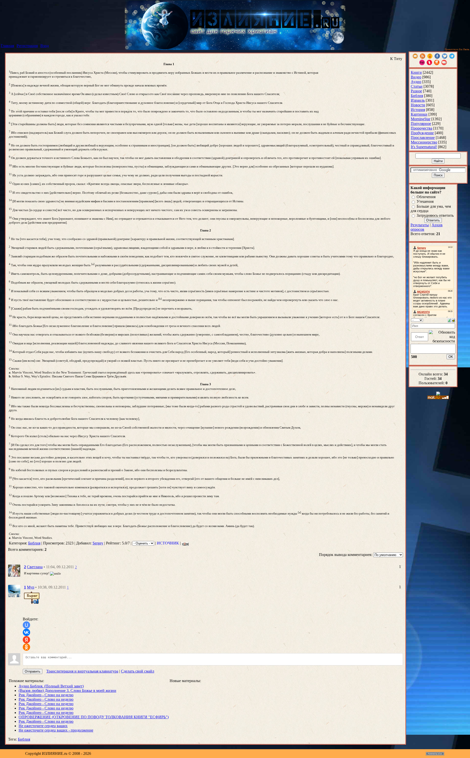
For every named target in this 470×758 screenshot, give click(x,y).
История (418, 110)
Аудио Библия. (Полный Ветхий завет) (51, 686)
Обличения (426, 197)
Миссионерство (424, 142)
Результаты (420, 225)
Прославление (423, 137)
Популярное (421, 123)
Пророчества (421, 128)
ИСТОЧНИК (168, 543)
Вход (44, 46)
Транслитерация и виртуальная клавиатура (82, 671)
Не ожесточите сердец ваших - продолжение (56, 730)
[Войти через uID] (26, 625)
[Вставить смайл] (453, 320)
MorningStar (420, 119)
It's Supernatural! (424, 147)
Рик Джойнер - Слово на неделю (46, 695)
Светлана (35, 567)
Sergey (98, 543)
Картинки (419, 114)
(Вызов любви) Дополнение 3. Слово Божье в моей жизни (67, 690)
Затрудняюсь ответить (435, 215)
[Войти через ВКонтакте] (26, 632)
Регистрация (27, 46)
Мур (30, 587)
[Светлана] (14, 570)
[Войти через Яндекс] (26, 639)
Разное (416, 91)
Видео (416, 77)
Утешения (425, 202)
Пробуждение (422, 133)
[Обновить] (449, 320)
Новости (418, 105)
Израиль (418, 100)
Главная (7, 46)
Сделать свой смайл (137, 671)
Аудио (416, 82)
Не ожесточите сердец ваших (43, 726)
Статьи (417, 86)
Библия (34, 543)
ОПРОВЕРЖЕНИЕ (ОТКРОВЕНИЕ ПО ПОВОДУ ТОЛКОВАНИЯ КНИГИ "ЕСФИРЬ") (94, 717)
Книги (416, 72)
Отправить (32, 671)
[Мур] (14, 591)
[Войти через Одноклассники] (26, 647)
